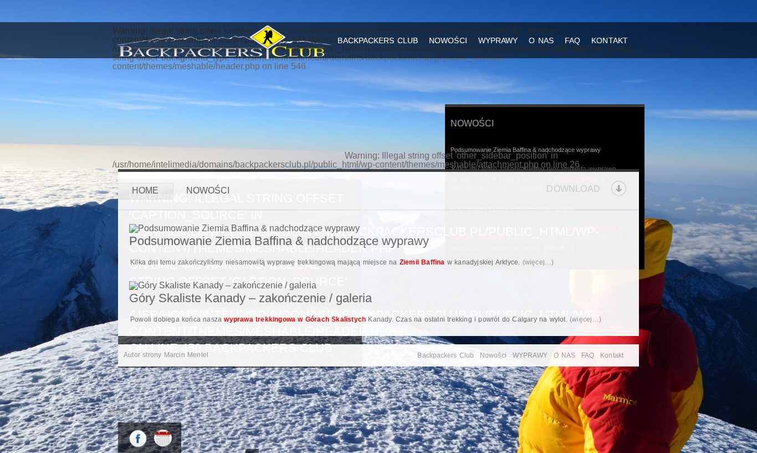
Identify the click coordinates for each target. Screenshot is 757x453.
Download (573, 189)
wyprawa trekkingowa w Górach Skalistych (295, 319)
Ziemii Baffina (422, 262)
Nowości (448, 40)
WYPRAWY (498, 40)
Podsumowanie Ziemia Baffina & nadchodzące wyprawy (526, 149)
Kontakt (609, 40)
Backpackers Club (377, 40)
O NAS (541, 40)
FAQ (572, 40)
